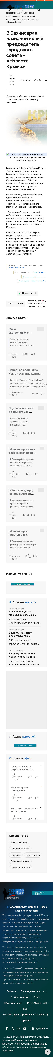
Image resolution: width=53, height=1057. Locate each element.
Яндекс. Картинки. (39, 272)
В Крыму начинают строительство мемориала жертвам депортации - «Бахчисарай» (21, 634)
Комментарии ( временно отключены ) (25, 1014)
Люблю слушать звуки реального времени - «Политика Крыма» (24, 770)
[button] (38, 9)
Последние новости (32, 991)
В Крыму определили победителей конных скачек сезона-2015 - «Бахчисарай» (22, 655)
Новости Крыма (13, 13)
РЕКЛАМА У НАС (37, 1003)
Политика (16, 855)
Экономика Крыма (20, 861)
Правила (26, 1020)
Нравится (29, 293)
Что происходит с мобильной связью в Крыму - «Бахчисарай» (22, 613)
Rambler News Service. (16, 268)
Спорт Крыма (33, 855)
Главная (11, 991)
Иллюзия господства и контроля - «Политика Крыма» (24, 811)
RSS (25, 1008)
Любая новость (20, 997)
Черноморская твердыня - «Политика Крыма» (23, 790)
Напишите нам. (40, 277)
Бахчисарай (29, 13)
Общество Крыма (20, 848)
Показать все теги (20, 867)
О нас (36, 997)
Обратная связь (13, 1003)
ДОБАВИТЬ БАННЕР (22, 584)
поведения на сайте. (38, 281)
